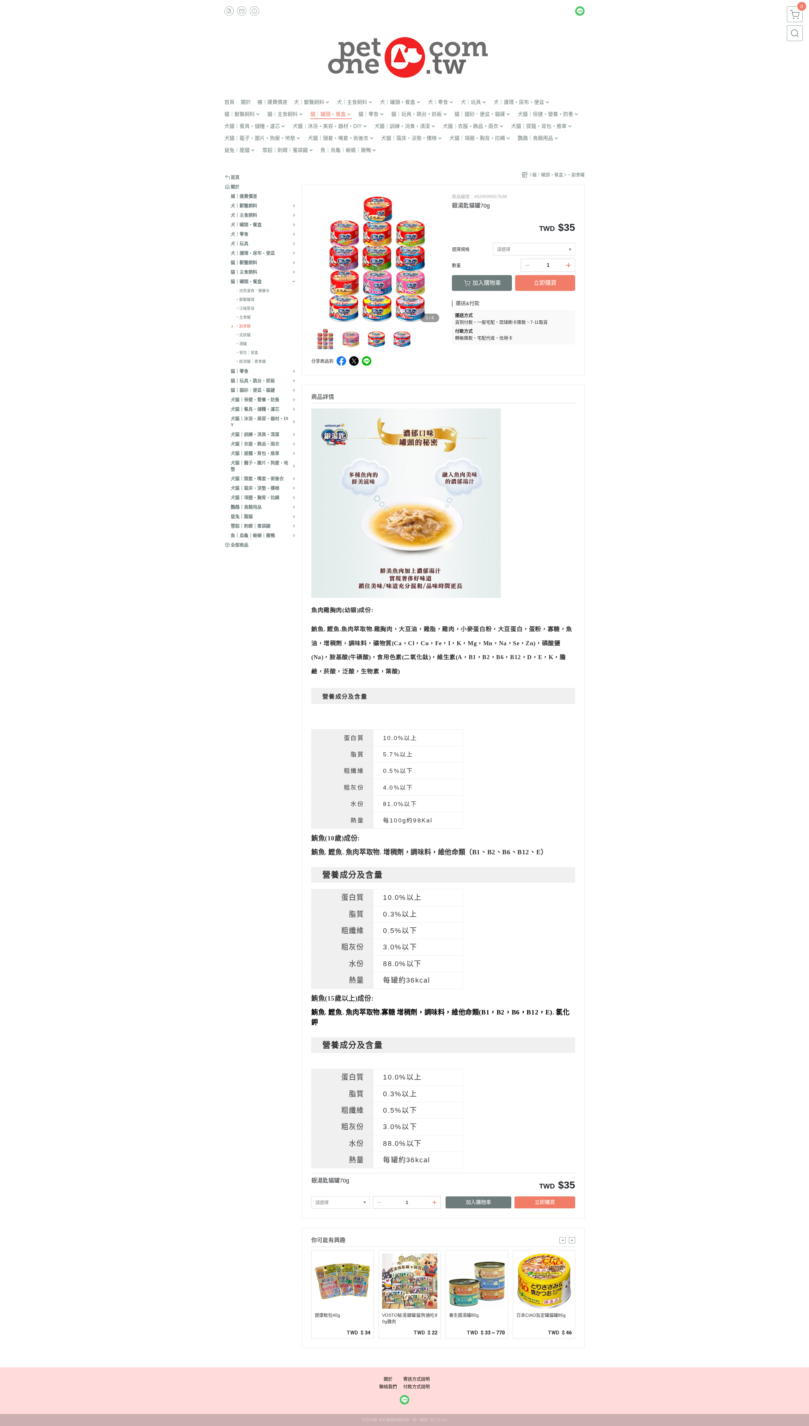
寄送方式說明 (416, 1379)
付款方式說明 (416, 1386)
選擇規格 (461, 249)
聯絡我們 (388, 1386)
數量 (456, 265)
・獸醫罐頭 (244, 300)
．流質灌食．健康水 (252, 291)
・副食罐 (243, 326)
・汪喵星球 (244, 308)
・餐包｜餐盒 (246, 353)
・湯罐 (241, 344)
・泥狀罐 (243, 335)
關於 (388, 1379)
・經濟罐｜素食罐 (250, 361)
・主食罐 (243, 317)
